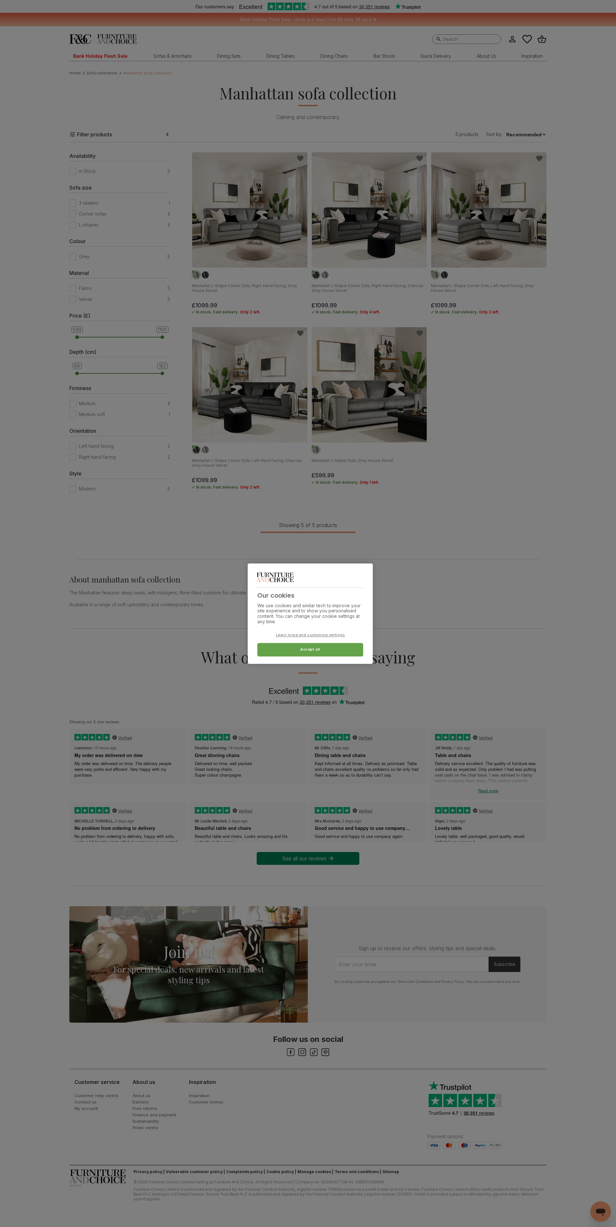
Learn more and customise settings (310, 635)
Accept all (310, 649)
